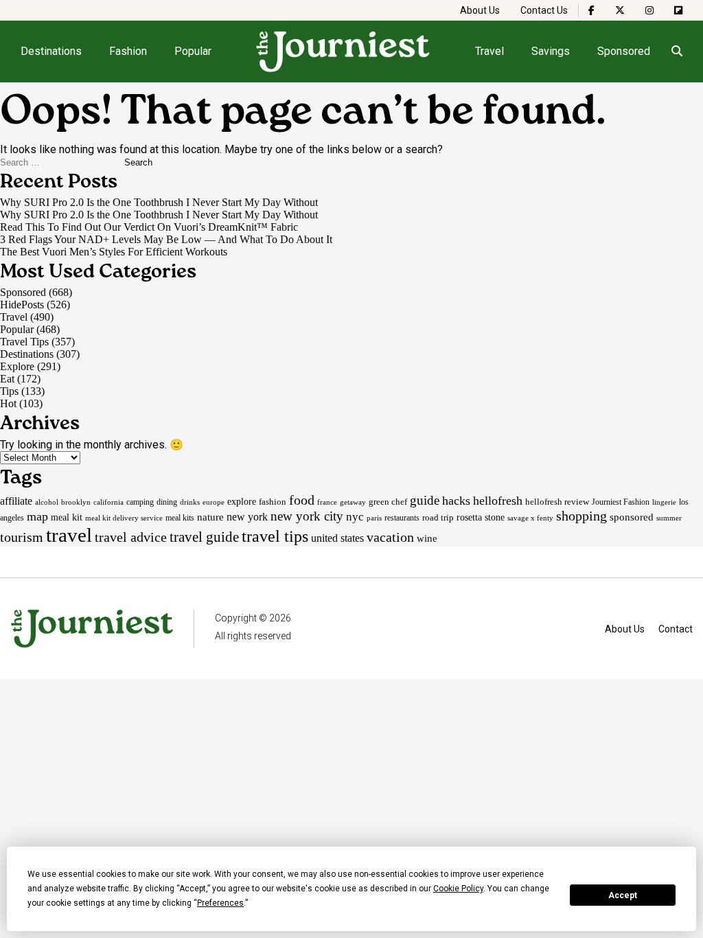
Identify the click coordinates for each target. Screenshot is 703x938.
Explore (17, 366)
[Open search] (676, 51)
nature (210, 517)
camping (140, 502)
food (301, 499)
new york (247, 516)
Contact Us (544, 10)
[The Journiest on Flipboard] (678, 10)
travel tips (275, 536)
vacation (390, 537)
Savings (550, 51)
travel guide (204, 537)
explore (241, 501)
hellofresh (497, 500)
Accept (622, 895)
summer (669, 518)
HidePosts (22, 304)
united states (337, 538)
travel (69, 535)
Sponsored (623, 51)
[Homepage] (343, 51)
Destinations (51, 51)
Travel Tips (24, 341)
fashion (272, 501)
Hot (8, 403)
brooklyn (76, 502)
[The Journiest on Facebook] (591, 10)
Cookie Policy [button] (458, 888)
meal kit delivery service (124, 518)
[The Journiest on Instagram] (649, 10)
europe (213, 502)
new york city (306, 516)
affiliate (16, 501)
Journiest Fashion (620, 502)
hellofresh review (557, 501)
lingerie (664, 502)
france (327, 502)
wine (427, 538)
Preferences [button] (220, 903)
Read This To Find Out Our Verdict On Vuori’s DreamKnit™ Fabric (149, 227)
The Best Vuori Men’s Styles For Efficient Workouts (113, 252)
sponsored (632, 517)
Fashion (128, 51)
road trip (438, 517)
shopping (581, 515)
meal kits (179, 518)
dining (167, 502)
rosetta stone (481, 517)
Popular (192, 51)
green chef (388, 501)
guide (424, 500)
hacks (456, 500)
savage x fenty (530, 518)
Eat (7, 379)
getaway (353, 502)
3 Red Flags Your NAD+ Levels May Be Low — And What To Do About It (166, 239)
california (108, 502)
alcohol (46, 502)
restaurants (401, 518)
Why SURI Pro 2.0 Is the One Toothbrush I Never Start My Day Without (159, 202)
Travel (489, 51)
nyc (355, 516)
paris (374, 518)
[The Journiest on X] (620, 10)
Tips (9, 391)
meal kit (66, 517)
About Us (480, 10)
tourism (21, 537)
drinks (190, 502)
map (37, 516)
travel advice (131, 537)
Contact (675, 629)
